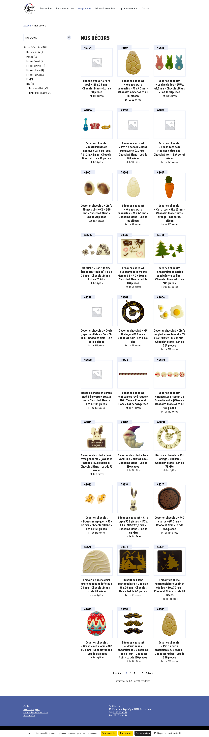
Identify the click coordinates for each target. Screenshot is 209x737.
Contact (27, 706)
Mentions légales (31, 709)
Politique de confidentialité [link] (167, 733)
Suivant (149, 673)
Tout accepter (109, 733)
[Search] (69, 37)
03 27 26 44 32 (120, 712)
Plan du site (29, 715)
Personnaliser (143, 733)
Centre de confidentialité (35, 712)
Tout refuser (126, 733)
